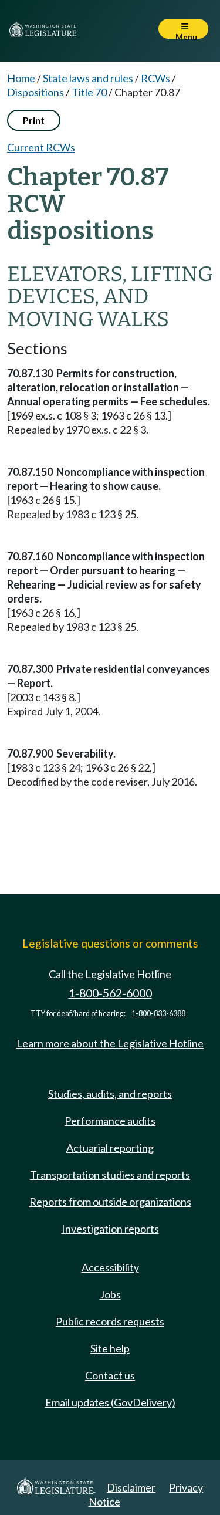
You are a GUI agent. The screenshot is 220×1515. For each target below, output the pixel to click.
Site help (110, 1348)
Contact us (110, 1375)
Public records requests (110, 1321)
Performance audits (110, 1120)
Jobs (110, 1294)
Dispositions (35, 92)
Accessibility (110, 1267)
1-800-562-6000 (110, 993)
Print (34, 120)
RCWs (155, 78)
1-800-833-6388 (158, 1013)
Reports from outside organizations (110, 1201)
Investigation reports (110, 1228)
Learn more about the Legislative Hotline (110, 1043)
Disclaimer (131, 1487)
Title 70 (89, 92)
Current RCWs (41, 147)
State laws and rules (88, 78)
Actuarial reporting (110, 1147)
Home (21, 78)
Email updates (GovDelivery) (110, 1402)
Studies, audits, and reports (110, 1093)
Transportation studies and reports (110, 1174)
